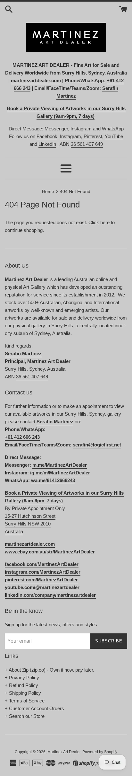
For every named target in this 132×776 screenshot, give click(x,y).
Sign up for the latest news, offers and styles (51, 624)
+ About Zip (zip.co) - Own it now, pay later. (49, 670)
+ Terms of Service (25, 700)
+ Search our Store (25, 716)
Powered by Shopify (99, 752)
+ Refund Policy (21, 685)
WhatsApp (113, 128)
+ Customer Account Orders (34, 708)
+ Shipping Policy (23, 693)
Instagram (81, 128)
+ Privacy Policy (22, 677)
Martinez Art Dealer (63, 752)
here (105, 222)
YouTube (114, 136)
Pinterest (93, 136)
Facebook (47, 136)
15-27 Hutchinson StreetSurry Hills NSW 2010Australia (30, 523)
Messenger (56, 128)
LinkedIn (47, 144)
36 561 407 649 (87, 144)
